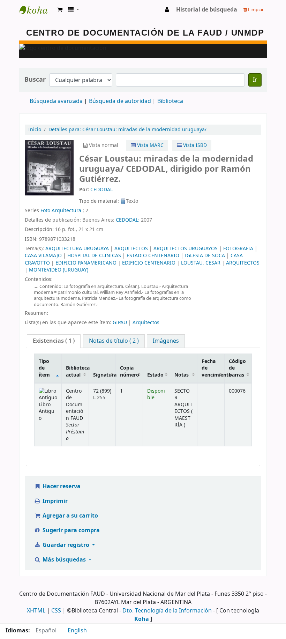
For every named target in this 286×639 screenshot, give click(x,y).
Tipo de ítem (44, 368)
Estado (155, 375)
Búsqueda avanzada (56, 101)
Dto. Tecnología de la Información (167, 611)
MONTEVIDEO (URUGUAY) (58, 270)
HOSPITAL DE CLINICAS (94, 255)
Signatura (104, 375)
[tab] (54, 341)
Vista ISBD (194, 145)
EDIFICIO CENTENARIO (148, 263)
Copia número (129, 371)
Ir (255, 80)
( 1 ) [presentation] (54, 341)
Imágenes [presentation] (166, 341)
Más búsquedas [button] (64, 560)
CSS (56, 611)
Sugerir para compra (70, 530)
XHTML (36, 611)
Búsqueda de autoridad (120, 101)
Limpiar (255, 9)
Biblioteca (170, 101)
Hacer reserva (61, 486)
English (77, 630)
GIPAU (120, 322)
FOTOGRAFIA (238, 248)
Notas (181, 375)
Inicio (34, 129)
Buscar (35, 79)
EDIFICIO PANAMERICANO (85, 263)
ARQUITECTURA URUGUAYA (77, 248)
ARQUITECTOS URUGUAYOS (185, 248)
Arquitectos (146, 322)
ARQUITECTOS (131, 248)
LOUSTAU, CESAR (200, 263)
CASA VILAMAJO (43, 255)
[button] (59, 10)
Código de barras (237, 368)
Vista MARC (150, 145)
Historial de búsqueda (206, 10)
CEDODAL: (128, 220)
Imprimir (54, 501)
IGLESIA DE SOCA (205, 255)
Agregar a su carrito (69, 516)
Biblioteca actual (77, 371)
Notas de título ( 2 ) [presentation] (114, 341)
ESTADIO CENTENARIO (153, 255)
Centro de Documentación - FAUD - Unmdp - (37, 10)
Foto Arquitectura (60, 210)
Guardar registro (66, 545)
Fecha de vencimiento (213, 368)
